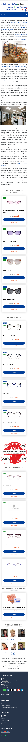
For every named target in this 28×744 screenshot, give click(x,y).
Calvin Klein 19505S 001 (9, 241)
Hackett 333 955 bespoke (10, 423)
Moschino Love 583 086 (9, 335)
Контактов (14, 174)
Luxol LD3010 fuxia (8, 515)
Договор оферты (5, 705)
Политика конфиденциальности (9, 707)
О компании (4, 723)
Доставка (3, 715)
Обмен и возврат (5, 720)
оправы (23, 27)
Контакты (3, 722)
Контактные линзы (21, 39)
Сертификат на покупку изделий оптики (14, 607)
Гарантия (3, 718)
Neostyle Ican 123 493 (9, 544)
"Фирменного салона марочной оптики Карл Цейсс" (14, 66)
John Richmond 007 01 (9, 299)
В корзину (14, 219)
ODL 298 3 (6, 394)
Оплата (3, 717)
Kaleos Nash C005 (8, 364)
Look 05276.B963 (7, 486)
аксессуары (18, 36)
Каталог (3, 14)
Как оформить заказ (6, 703)
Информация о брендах (21, 34)
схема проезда (19, 665)
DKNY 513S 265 (7, 270)
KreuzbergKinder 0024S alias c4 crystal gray (13, 211)
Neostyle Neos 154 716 (9, 573)
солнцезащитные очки (7, 29)
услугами (6, 80)
